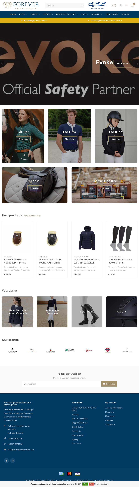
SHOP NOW (122, 63)
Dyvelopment (108, 480)
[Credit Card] (61, 474)
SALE (83, 14)
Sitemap (75, 439)
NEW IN (125, 14)
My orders (109, 412)
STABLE (47, 14)
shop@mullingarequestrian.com (20, 450)
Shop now (115, 139)
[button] (2, 64)
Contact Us (76, 431)
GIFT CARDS (112, 14)
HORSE (34, 14)
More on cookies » (101, 484)
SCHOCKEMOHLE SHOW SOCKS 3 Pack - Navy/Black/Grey (120, 262)
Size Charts (76, 443)
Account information (113, 408)
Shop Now (23, 139)
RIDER (22, 14)
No (91, 484)
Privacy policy (77, 435)
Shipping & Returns (80, 423)
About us (75, 414)
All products (110, 424)
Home (13, 14)
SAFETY (109, 298)
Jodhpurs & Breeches (45, 298)
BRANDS (96, 14)
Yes (85, 484)
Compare (109, 420)
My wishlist (109, 416)
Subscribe (110, 384)
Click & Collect (77, 427)
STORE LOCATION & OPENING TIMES (84, 409)
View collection (32, 216)
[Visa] (77, 474)
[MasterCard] (69, 474)
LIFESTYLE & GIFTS (66, 14)
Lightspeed (89, 480)
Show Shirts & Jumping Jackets (15, 298)
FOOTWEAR (76, 298)
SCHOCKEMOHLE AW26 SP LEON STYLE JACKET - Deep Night (87, 262)
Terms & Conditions (80, 419)
